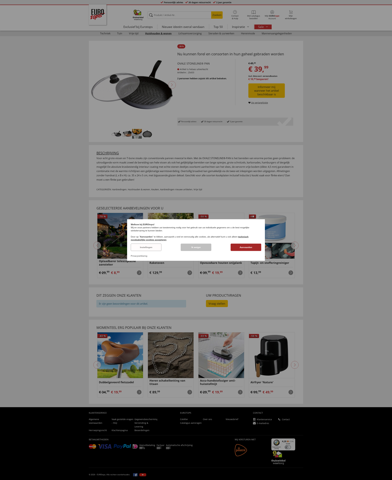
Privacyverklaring (139, 256)
